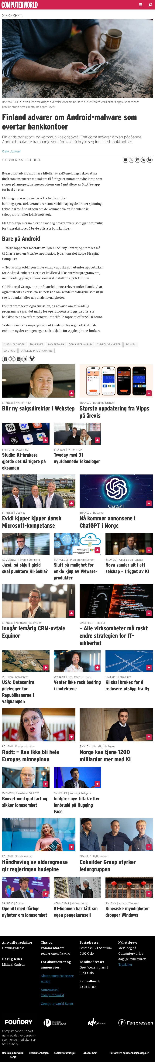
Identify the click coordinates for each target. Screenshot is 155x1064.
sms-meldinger (14, 344)
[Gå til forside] (67, 5)
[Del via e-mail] (143, 160)
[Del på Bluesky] (150, 160)
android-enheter (109, 344)
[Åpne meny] (140, 5)
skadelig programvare (36, 350)
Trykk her (125, 964)
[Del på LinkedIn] (137, 160)
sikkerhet (36, 344)
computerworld (80, 344)
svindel (131, 344)
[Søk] (150, 4)
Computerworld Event (57, 1003)
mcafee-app (56, 344)
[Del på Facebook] (125, 160)
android (10, 350)
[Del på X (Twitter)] (131, 160)
